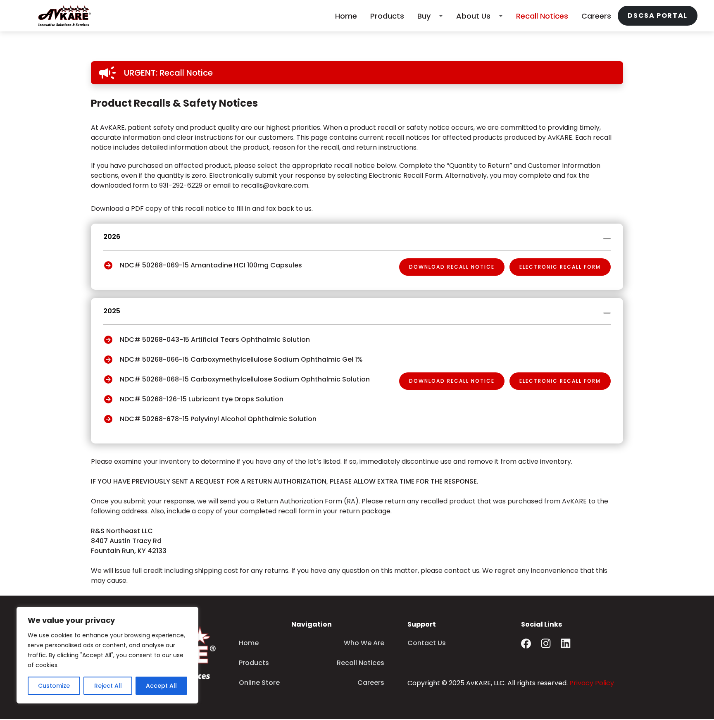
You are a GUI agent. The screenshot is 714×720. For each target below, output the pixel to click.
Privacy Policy (591, 683)
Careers (596, 16)
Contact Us (426, 643)
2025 (111, 311)
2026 (111, 236)
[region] (107, 655)
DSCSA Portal (658, 15)
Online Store (259, 682)
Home (346, 16)
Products (387, 16)
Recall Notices (542, 16)
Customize (54, 686)
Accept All (161, 686)
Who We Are (364, 643)
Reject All (108, 686)
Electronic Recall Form (560, 266)
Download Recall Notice (452, 266)
